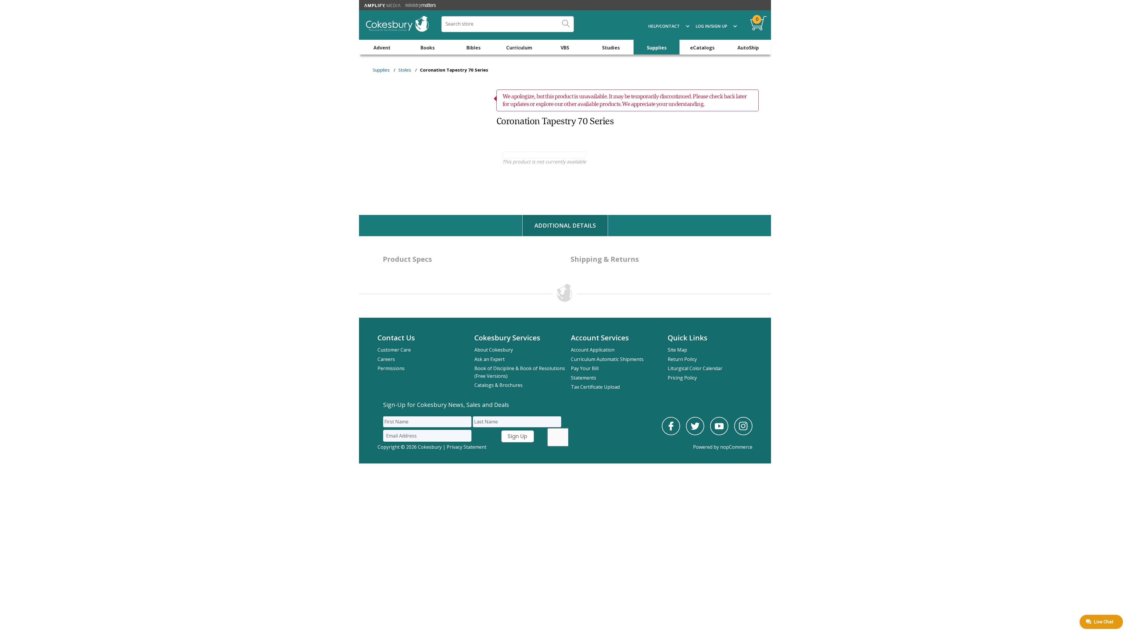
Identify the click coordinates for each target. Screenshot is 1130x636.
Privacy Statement (466, 447)
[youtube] (719, 433)
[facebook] (671, 433)
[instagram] (743, 433)
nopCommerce (736, 447)
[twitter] (695, 433)
